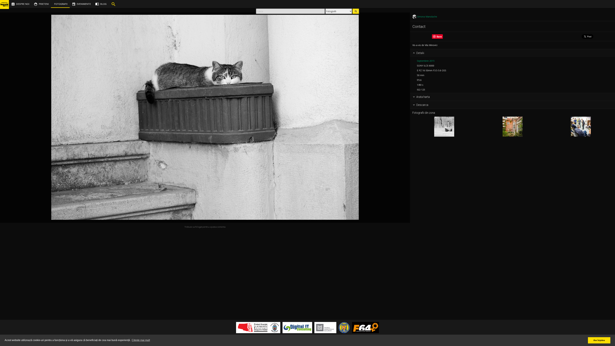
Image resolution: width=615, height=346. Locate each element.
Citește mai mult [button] (141, 340)
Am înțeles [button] (599, 340)
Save (439, 36)
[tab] (512, 53)
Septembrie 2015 (426, 60)
